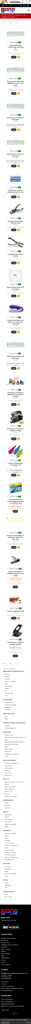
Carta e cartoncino (9, 760)
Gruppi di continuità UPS (11, 845)
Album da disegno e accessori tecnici (14, 782)
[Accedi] (3, 5)
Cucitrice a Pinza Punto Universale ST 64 (15, 464)
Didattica (6, 779)
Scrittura (6, 863)
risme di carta (8, 772)
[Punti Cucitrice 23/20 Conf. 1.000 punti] (15, 344)
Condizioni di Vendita (6, 990)
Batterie (7, 838)
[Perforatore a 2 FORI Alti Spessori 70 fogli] (15, 630)
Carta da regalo (8, 768)
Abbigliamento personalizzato (13, 671)
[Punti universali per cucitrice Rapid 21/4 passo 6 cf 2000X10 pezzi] (15, 487)
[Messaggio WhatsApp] (17, 1013)
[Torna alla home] (8, 10)
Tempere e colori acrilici (11, 796)
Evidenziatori (8, 869)
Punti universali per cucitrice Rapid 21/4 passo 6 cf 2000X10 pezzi (15, 501)
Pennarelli (7, 794)
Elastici (6, 747)
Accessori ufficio (9, 735)
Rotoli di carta (8, 775)
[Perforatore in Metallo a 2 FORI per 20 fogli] (15, 417)
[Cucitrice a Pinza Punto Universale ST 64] (15, 451)
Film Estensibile (9, 819)
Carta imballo (8, 814)
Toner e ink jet (8, 897)
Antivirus (7, 836)
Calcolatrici (7, 840)
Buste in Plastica (9, 702)
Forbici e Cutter (8, 749)
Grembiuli (7, 676)
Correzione (7, 866)
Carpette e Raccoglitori (10, 705)
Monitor (6, 847)
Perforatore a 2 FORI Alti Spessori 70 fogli (16, 643)
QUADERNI (8, 885)
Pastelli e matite (9, 791)
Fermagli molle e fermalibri (11, 744)
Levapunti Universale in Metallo (15, 255)
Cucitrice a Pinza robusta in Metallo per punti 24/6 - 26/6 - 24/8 (15, 537)
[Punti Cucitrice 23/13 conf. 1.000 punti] (15, 275)
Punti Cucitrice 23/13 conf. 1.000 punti (15, 288)
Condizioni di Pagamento (7, 986)
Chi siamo (3, 984)
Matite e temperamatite (10, 873)
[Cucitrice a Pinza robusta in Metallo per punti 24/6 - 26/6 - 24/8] (15, 524)
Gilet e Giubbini (8, 686)
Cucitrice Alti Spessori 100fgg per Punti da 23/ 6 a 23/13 (15, 573)
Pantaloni (7, 688)
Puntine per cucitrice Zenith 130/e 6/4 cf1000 (15, 191)
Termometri (7, 808)
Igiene (6, 803)
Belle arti (7, 784)
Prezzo (10, 22)
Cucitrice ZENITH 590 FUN (15, 611)
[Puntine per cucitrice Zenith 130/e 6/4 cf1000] (15, 178)
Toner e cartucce (9, 891)
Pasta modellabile (9, 789)
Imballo (5, 812)
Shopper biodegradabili (10, 824)
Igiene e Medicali (8, 800)
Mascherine (8, 805)
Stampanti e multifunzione (11, 857)
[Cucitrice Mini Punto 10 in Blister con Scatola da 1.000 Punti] (15, 308)
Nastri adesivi (8, 822)
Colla (6, 739)
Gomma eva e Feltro (10, 786)
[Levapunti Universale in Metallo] (15, 242)
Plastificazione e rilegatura (11, 754)
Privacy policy (5, 981)
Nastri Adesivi (8, 751)
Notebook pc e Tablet (10, 852)
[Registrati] (7, 5)
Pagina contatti (5, 1010)
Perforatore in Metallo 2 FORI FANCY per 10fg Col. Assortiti (15, 394)
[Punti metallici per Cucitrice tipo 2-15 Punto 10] (15, 33)
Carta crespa (8, 765)
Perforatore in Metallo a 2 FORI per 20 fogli (15, 430)
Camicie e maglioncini (10, 681)
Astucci (6, 883)
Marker (6, 871)
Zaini (6, 887)
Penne (6, 876)
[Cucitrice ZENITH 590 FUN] (15, 599)
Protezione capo (9, 693)
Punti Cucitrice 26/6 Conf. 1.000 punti (15, 155)
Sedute (6, 719)
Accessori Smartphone (10, 833)
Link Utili (28, 1022)
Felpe (6, 683)
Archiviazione (7, 699)
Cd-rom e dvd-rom (9, 843)
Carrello (24, 5)
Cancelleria (18, 15)
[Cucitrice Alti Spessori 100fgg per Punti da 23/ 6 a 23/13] (15, 560)
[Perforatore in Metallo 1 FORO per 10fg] (15, 209)
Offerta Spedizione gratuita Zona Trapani (11, 988)
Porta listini (7, 709)
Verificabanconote (9, 859)
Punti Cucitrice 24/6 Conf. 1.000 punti (15, 119)
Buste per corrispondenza (11, 763)
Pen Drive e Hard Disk (10, 855)
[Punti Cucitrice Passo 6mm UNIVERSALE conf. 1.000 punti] (15, 69)
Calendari (7, 725)
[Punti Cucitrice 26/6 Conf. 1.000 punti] (15, 142)
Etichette (7, 817)
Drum (6, 894)
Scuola (5, 880)
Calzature (7, 679)
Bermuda (7, 674)
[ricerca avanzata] (10, 5)
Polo (6, 691)
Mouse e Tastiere (9, 850)
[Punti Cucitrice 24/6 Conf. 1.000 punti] (15, 106)
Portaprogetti (8, 707)
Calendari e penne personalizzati (14, 723)
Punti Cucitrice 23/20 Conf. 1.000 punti (15, 357)
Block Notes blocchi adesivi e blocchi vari (15, 737)
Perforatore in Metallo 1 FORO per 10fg (15, 222)
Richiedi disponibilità (15, 508)
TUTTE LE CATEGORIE (7, 15)
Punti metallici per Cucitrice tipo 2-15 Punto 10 (16, 47)
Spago (6, 756)
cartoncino (7, 770)
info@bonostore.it (9, 1004)
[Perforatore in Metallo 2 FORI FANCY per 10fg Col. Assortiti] (15, 381)
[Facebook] (14, 1013)
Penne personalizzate (10, 728)
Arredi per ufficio (9, 713)
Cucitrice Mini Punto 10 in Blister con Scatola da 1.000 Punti (15, 322)
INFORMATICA (7, 830)
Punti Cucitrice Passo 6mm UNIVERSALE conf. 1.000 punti (15, 83)
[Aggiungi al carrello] (18, 57)
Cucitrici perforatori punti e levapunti (14, 742)
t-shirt (6, 695)
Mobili (6, 716)
